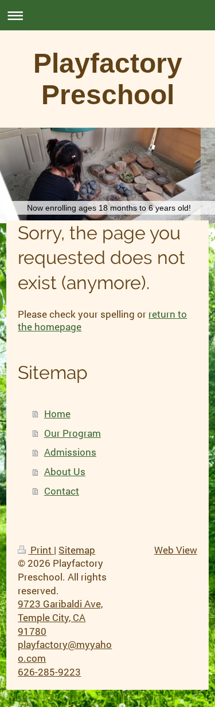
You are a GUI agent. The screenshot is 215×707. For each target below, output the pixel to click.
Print (41, 549)
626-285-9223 (49, 671)
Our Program (72, 433)
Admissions (70, 452)
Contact (61, 490)
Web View (175, 549)
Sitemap (76, 549)
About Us (64, 471)
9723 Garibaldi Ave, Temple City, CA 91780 (60, 617)
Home (57, 413)
